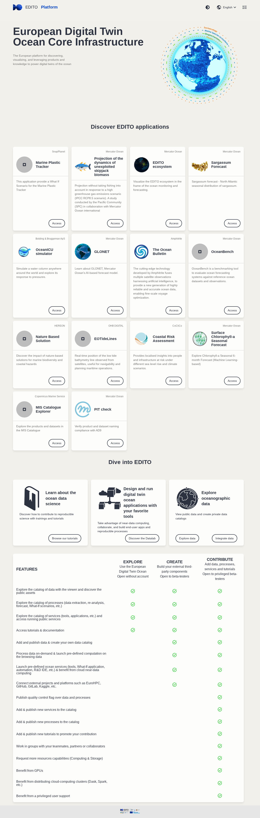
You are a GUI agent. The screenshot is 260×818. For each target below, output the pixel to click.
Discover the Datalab (142, 538)
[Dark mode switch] (208, 7)
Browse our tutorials (65, 538)
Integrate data (225, 538)
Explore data (187, 538)
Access (56, 223)
